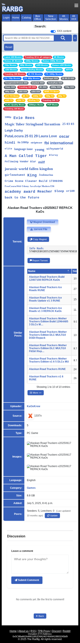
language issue (23, 149)
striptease (36, 142)
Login (6, 17)
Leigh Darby (14, 130)
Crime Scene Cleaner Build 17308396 (34, 181)
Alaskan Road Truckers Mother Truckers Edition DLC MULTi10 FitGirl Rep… (48, 348)
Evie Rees (24, 118)
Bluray (53, 155)
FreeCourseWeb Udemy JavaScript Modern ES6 (29, 186)
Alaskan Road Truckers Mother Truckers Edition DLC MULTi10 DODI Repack (48, 334)
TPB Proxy (44, 631)
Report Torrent (40, 260)
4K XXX (73, 18)
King (32, 175)
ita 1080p (23, 142)
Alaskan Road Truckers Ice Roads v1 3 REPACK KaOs (45, 310)
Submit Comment (28, 580)
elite (8, 148)
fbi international (58, 143)
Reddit (66, 631)
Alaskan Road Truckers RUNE (47, 369)
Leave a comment (22, 551)
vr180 (70, 191)
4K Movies (64, 18)
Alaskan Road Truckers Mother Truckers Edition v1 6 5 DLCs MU (49, 360)
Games (31, 487)
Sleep (59, 191)
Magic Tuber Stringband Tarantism (32, 124)
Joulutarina (46, 174)
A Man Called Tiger (26, 156)
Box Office (37, 18)
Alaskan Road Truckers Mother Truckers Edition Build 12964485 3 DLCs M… (48, 321)
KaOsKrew (33, 406)
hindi (10, 143)
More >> (36, 392)
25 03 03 (68, 124)
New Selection (50, 18)
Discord (56, 631)
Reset (8, 47)
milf (41, 162)
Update (53, 515)
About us (23, 631)
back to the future (22, 198)
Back (41, 616)
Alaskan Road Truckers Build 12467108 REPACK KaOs (46, 278)
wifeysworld (55, 148)
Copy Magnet (39, 239)
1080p (8, 117)
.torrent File (40, 229)
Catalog (26, 17)
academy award (20, 192)
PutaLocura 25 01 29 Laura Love (31, 136)
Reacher (44, 192)
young (39, 149)
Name (31, 271)
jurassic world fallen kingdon (29, 169)
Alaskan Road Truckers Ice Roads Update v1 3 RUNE (45, 299)
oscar (64, 136)
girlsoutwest (15, 175)
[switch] (53, 31)
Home (15, 17)
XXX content (64, 31)
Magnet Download (44, 222)
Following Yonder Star (20, 161)
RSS (33, 631)
